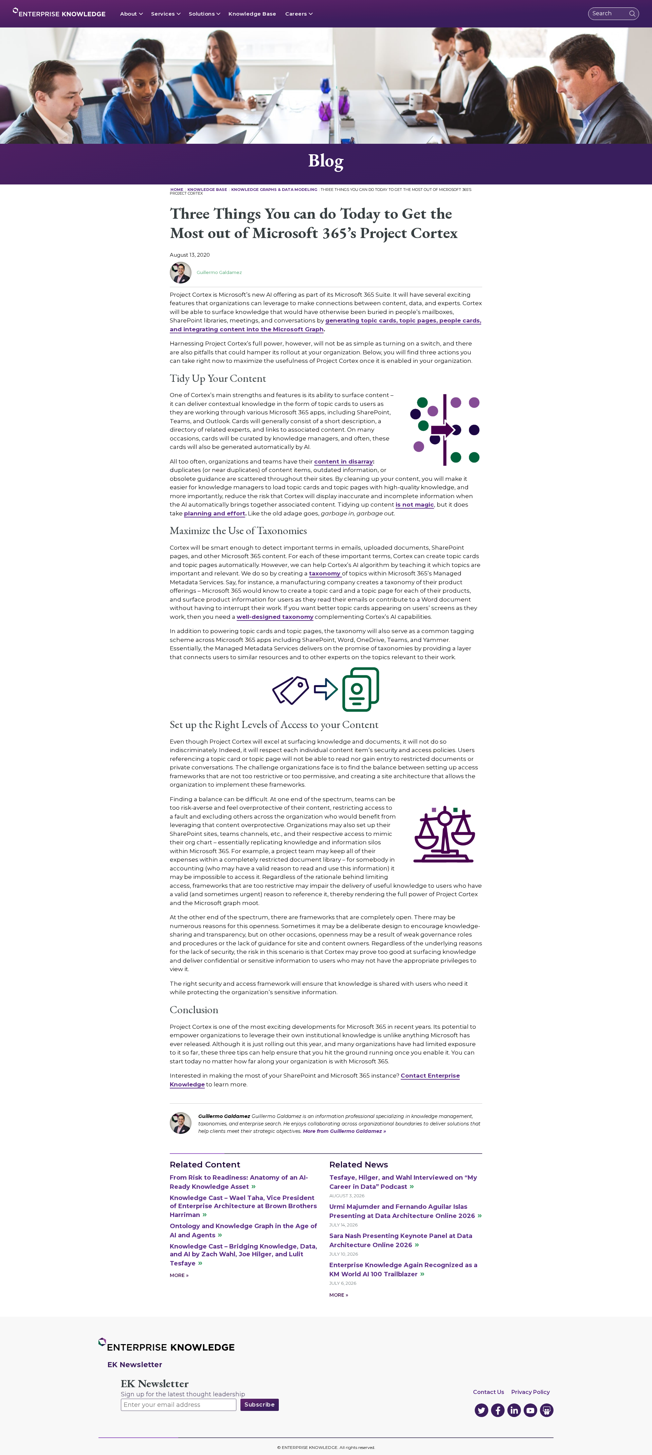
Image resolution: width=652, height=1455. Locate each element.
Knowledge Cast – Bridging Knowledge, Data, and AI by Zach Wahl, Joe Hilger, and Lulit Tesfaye (243, 1255)
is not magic (415, 504)
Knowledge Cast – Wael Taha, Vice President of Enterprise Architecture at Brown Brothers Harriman (243, 1206)
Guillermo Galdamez (219, 272)
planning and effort (214, 513)
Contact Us (488, 1392)
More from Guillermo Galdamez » (344, 1131)
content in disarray (343, 461)
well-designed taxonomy (275, 616)
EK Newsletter (155, 1384)
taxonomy (325, 573)
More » (179, 1275)
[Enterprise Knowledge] (59, 12)
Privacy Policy (530, 1392)
